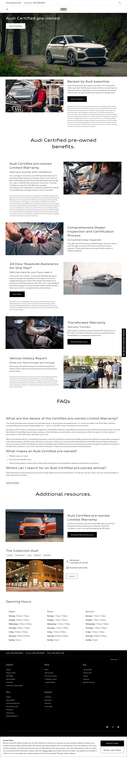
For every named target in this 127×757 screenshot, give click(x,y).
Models (8, 669)
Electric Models (10, 679)
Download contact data (78, 568)
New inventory (49, 673)
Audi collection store (12, 706)
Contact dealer (87, 669)
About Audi (48, 700)
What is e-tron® (10, 673)
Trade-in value (87, 673)
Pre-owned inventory (51, 676)
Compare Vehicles (50, 682)
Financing (86, 679)
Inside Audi (9, 682)
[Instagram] (112, 727)
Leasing (85, 676)
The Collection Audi (13, 3)
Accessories (9, 709)
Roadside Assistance (12, 716)
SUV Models (9, 676)
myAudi (8, 697)
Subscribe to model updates (14, 685)
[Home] (63, 9)
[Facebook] (107, 727)
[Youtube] (118, 727)
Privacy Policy (48, 706)
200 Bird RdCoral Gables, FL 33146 (78, 561)
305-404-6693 (39, 3)
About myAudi (10, 700)
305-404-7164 (58, 653)
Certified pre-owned (51, 679)
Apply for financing (88, 682)
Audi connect (10, 713)
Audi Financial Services (12, 703)
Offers (46, 669)
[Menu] (7, 9)
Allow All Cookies (112, 743)
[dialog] (63, 747)
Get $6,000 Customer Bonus (124, 343)
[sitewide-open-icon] (120, 3)
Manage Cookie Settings (112, 750)
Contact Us (48, 697)
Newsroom (48, 703)
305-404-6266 (38, 653)
